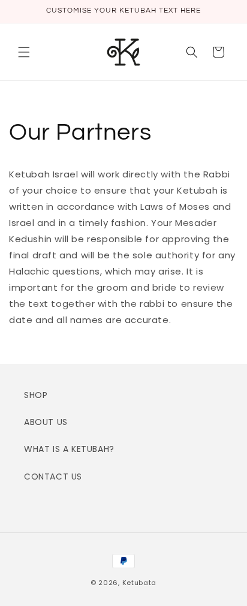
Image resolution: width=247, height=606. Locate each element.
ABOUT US (46, 422)
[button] (24, 52)
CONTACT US (53, 477)
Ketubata (139, 582)
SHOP (35, 395)
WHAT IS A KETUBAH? (69, 449)
